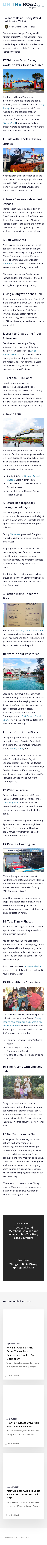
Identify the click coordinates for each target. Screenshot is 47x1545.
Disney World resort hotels (30, 630)
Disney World (9, 123)
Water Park (8, 263)
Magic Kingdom (10, 802)
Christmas (15, 534)
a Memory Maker (33, 966)
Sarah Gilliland (15, 26)
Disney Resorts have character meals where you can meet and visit (22, 1022)
